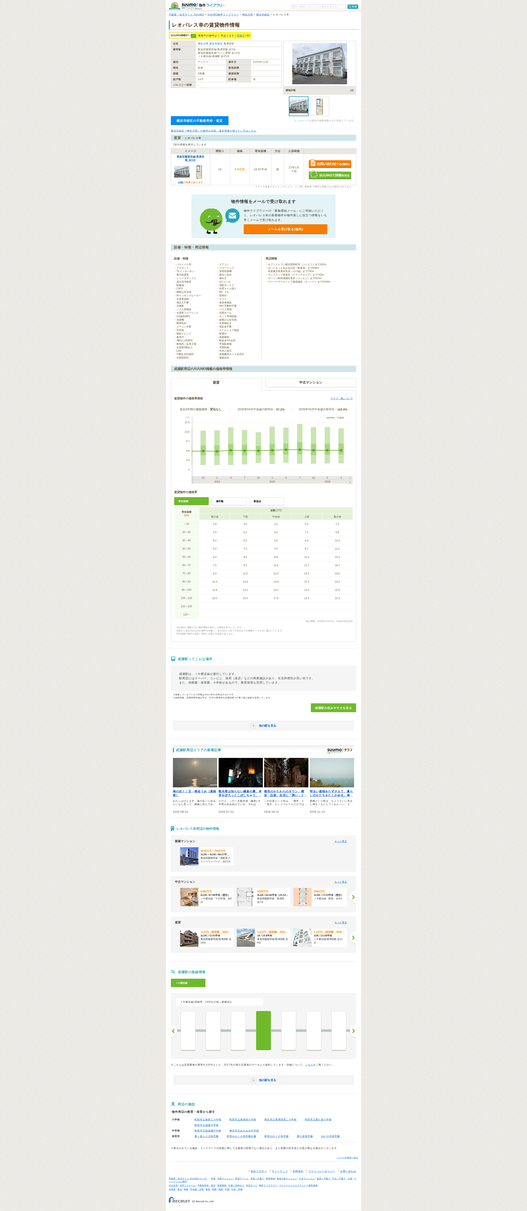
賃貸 (239, 35)
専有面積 (183, 501)
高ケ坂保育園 (305, 1136)
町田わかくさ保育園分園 (241, 1136)
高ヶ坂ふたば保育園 (207, 1136)
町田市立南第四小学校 (243, 1119)
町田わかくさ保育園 (277, 1136)
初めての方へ (259, 1171)
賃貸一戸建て (257, 1178)
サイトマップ (280, 1171)
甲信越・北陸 (197, 1189)
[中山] (188, 1030)
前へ (174, 1031)
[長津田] (238, 1030)
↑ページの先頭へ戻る (347, 1157)
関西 (214, 1189)
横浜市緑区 (263, 14)
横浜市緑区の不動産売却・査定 (200, 120)
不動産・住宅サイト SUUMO (186, 14)
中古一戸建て (339, 1178)
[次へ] (353, 897)
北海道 (172, 1189)
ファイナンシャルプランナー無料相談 (298, 1185)
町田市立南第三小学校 (208, 1119)
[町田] (288, 1030)
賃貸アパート (242, 1178)
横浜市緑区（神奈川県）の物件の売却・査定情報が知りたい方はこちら (214, 130)
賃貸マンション (225, 1178)
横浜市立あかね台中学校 (244, 1130)
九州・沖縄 (237, 1189)
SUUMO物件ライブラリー (223, 14)
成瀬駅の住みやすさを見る (333, 708)
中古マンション (307, 1178)
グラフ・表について (342, 398)
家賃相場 (270, 1178)
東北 (179, 1189)
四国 (220, 1189)
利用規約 (298, 1171)
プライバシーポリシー (321, 1171)
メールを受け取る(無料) (285, 229)
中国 (227, 1189)
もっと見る (341, 841)
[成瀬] (263, 1030)
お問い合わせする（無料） (329, 164)
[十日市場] (213, 1030)
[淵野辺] (339, 1030)
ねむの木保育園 (330, 1136)
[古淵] (314, 1030)
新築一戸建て (323, 1178)
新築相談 (221, 1185)
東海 (208, 1189)
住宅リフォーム (188, 1185)
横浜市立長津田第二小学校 (281, 1119)
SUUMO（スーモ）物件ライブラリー (197, 6)
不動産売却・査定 (206, 1185)
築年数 (220, 501)
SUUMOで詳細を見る (329, 175)
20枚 (180, 182)
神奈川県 (247, 14)
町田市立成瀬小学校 (207, 1125)
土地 (350, 1178)
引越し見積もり (236, 1185)
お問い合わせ (348, 1171)
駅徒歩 (257, 501)
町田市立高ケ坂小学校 (318, 1119)
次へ (353, 1031)
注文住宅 (173, 1185)
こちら (309, 1064)
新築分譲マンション (287, 1178)
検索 (354, 6)
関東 (186, 1189)
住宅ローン (251, 1185)
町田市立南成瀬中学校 (208, 1130)
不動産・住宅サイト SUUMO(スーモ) (188, 1178)
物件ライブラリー (268, 1185)
